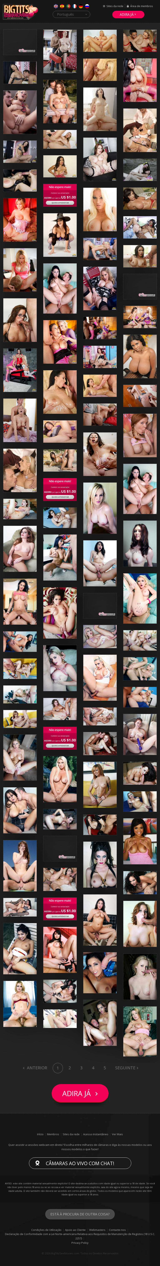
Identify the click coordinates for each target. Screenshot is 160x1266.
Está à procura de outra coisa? (80, 1214)
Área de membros (141, 6)
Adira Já (127, 14)
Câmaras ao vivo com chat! (80, 1163)
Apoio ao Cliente (75, 1230)
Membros (53, 1134)
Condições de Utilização (46, 1230)
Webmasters (97, 1230)
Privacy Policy (80, 1243)
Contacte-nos (117, 1230)
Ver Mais (117, 1134)
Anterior (36, 1068)
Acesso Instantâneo (95, 1134)
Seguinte (125, 1068)
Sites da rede (114, 6)
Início (40, 1134)
